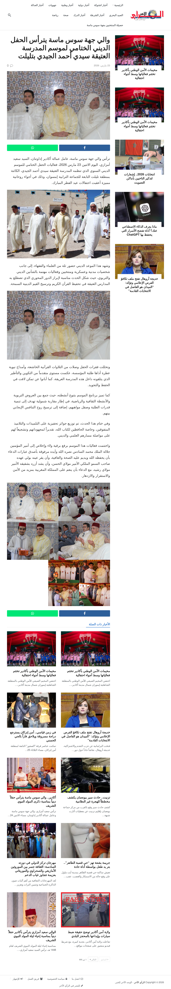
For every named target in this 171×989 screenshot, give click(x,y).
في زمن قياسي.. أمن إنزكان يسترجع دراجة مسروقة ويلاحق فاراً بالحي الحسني (33, 736)
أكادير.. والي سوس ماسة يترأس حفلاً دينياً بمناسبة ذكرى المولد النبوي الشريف (33, 801)
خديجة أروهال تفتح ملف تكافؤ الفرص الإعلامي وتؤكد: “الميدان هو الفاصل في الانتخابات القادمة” (85, 736)
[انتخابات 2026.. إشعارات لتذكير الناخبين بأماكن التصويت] (139, 157)
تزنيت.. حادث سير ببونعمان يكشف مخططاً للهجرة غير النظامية (88, 799)
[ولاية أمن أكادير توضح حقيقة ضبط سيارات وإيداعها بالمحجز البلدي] (85, 909)
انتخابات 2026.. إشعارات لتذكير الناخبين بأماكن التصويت (139, 178)
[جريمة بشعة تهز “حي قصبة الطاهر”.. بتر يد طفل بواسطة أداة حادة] (85, 840)
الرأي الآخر (139, 982)
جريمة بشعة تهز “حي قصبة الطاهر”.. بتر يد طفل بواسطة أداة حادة (87, 864)
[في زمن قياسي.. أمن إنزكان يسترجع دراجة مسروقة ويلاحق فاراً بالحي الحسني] (31, 710)
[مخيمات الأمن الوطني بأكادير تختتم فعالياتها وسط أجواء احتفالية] (85, 648)
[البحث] (9, 15)
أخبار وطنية (139, 167)
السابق (104, 959)
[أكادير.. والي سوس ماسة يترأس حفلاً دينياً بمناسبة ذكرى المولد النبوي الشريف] (31, 775)
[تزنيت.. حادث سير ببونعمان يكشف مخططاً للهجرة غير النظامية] (85, 775)
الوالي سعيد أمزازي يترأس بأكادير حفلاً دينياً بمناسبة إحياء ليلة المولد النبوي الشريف (32, 936)
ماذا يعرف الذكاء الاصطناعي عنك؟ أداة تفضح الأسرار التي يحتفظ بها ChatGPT (139, 230)
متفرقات (139, 219)
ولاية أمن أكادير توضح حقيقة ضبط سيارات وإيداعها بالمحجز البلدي (89, 934)
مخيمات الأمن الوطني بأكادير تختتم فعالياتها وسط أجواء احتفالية (88, 673)
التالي (93, 959)
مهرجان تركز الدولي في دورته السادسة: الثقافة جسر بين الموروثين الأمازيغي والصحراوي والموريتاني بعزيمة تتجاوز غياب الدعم (33, 868)
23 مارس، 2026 (102, 65)
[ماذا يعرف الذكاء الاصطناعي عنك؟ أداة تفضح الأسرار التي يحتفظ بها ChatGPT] (139, 209)
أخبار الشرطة (139, 62)
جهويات (139, 271)
